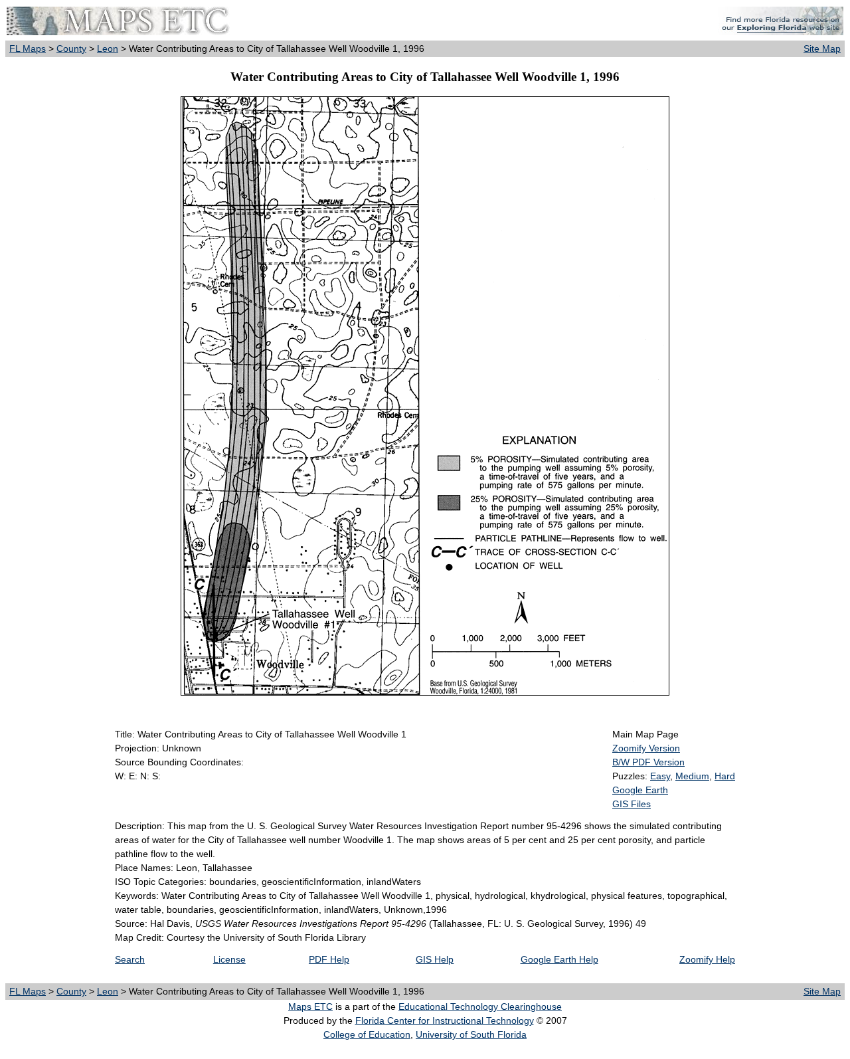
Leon (107, 48)
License (229, 959)
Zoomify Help (707, 959)
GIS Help (435, 959)
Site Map (822, 48)
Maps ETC (310, 1006)
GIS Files (631, 804)
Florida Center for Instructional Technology (444, 1020)
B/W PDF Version (648, 762)
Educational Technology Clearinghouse (480, 1006)
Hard (725, 776)
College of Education (366, 1034)
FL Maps (27, 48)
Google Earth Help (559, 959)
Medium (692, 776)
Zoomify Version (646, 748)
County (71, 48)
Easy (660, 776)
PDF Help (329, 959)
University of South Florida (471, 1034)
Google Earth (640, 790)
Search (130, 959)
